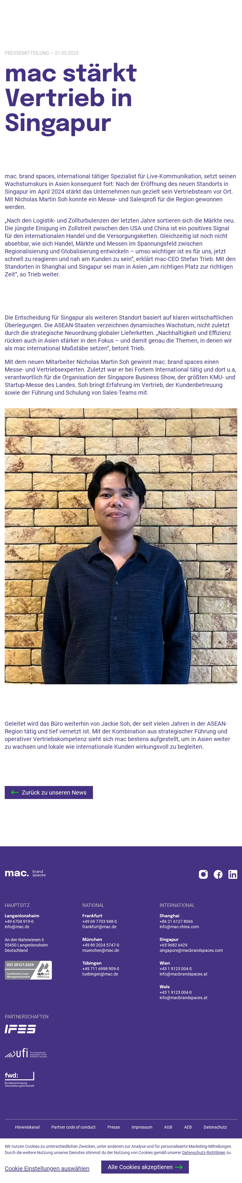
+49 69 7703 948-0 (99, 921)
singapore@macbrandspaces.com (191, 950)
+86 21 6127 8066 (176, 921)
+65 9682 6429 (173, 945)
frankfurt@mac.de (99, 926)
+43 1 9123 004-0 (176, 968)
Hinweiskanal (27, 1127)
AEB (188, 1127)
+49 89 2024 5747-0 (100, 945)
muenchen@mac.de (100, 950)
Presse (113, 1127)
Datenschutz (215, 1127)
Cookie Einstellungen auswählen (47, 1168)
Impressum (142, 1127)
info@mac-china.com (179, 926)
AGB (168, 1127)
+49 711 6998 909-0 (100, 968)
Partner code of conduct (73, 1127)
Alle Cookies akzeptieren (140, 1167)
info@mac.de (17, 926)
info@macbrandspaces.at (183, 974)
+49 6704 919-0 (19, 921)
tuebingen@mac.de (100, 974)
